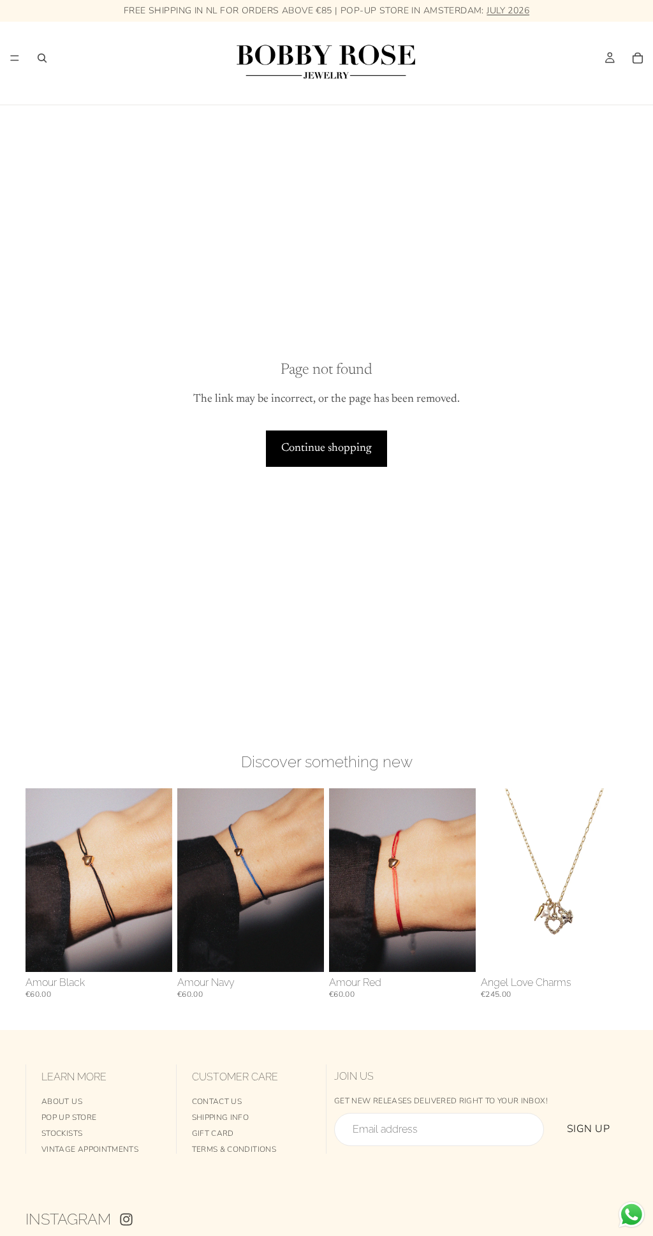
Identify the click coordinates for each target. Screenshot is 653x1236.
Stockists (61, 1133)
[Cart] (638, 58)
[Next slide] (462, 880)
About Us (61, 1101)
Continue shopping (326, 448)
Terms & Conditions (234, 1149)
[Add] (152, 952)
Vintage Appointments (89, 1149)
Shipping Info (220, 1117)
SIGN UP (588, 1129)
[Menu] (14, 58)
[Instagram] (126, 1219)
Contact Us (217, 1101)
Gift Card (213, 1133)
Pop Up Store (68, 1117)
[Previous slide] (343, 880)
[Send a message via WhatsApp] (632, 1215)
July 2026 (508, 10)
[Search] (42, 58)
